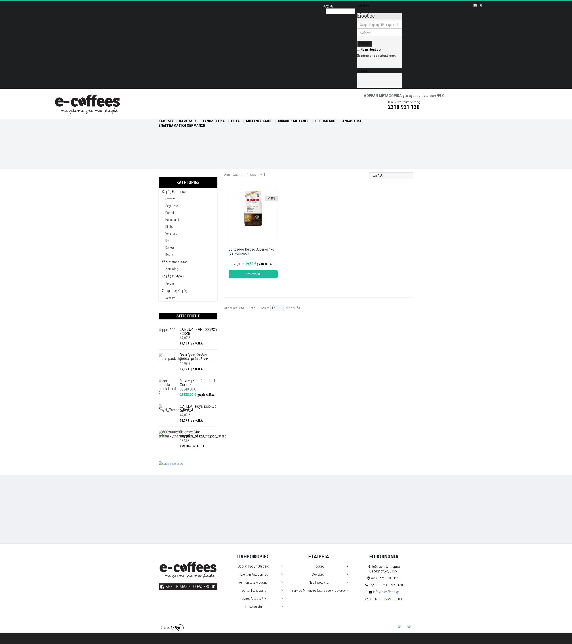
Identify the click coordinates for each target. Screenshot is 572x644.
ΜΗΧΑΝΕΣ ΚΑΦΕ (259, 121)
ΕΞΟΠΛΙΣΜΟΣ (326, 121)
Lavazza (170, 199)
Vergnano (171, 233)
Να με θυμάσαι (370, 50)
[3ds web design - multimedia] (179, 627)
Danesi (169, 247)
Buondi (169, 254)
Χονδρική (318, 574)
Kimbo (169, 226)
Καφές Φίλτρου (173, 276)
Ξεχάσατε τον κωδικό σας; (376, 56)
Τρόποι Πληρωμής (253, 590)
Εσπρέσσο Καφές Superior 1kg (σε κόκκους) (251, 251)
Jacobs (170, 283)
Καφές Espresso (174, 192)
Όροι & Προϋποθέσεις (253, 566)
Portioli (170, 213)
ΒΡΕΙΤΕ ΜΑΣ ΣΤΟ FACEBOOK (189, 586)
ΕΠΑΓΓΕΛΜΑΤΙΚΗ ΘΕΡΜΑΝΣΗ (182, 125)
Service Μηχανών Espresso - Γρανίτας (318, 590)
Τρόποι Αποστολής (253, 598)
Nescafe (170, 298)
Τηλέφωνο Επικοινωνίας (404, 104)
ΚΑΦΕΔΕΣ (166, 121)
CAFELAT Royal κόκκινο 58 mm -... (198, 408)
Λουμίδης (171, 269)
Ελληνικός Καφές (174, 262)
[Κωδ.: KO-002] (253, 208)
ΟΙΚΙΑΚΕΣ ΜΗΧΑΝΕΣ (294, 121)
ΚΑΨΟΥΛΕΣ (188, 121)
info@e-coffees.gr (385, 592)
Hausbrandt (172, 220)
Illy (167, 240)
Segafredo (171, 206)
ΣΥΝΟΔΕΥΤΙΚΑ (214, 121)
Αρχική (328, 6)
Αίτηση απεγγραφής (253, 582)
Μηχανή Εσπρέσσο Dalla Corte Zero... (198, 383)
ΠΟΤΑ (236, 121)
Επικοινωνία (253, 606)
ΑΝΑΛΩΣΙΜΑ (352, 121)
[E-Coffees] (87, 103)
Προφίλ (318, 566)
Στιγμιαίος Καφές (174, 291)
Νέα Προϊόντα (318, 582)
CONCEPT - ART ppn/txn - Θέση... (198, 331)
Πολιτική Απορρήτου (253, 574)
